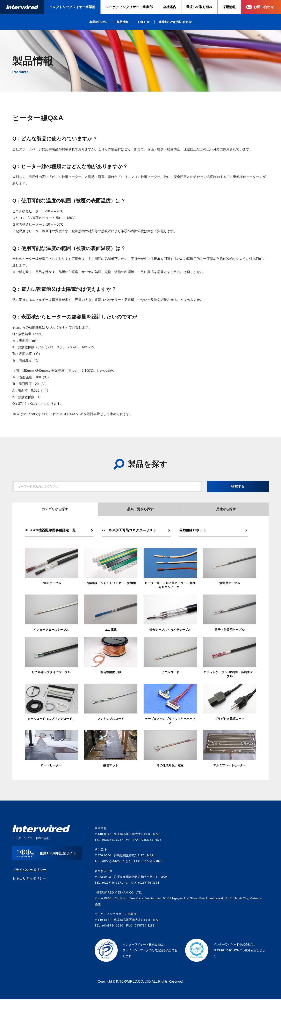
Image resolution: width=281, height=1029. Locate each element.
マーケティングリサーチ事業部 (129, 7)
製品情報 (123, 22)
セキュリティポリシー (29, 878)
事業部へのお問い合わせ (175, 22)
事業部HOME (98, 22)
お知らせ (144, 22)
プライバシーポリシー (29, 869)
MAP (156, 834)
